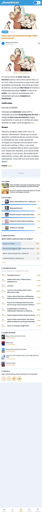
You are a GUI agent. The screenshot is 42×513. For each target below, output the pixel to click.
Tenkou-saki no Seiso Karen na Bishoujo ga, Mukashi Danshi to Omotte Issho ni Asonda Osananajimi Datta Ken (20, 297)
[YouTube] (19, 379)
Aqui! (10, 166)
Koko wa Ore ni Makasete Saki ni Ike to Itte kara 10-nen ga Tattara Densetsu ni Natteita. (21, 303)
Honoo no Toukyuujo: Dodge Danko (18, 326)
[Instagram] (9, 379)
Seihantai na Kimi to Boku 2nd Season (22, 221)
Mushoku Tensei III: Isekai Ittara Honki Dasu (22, 214)
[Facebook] (14, 379)
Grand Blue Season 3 (13, 275)
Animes (5, 32)
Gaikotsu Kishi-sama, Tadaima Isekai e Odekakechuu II (19, 280)
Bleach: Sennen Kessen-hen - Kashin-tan (23, 201)
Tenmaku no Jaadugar (17, 227)
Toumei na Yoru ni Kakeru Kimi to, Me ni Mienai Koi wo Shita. (19, 291)
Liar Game (10, 286)
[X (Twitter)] (4, 379)
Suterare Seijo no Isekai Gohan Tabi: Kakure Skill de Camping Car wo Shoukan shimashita (21, 320)
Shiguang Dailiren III (16, 208)
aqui (32, 123)
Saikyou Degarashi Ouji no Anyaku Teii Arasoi (21, 315)
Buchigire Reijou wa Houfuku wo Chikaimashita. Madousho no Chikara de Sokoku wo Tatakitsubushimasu (19, 310)
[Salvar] (38, 43)
